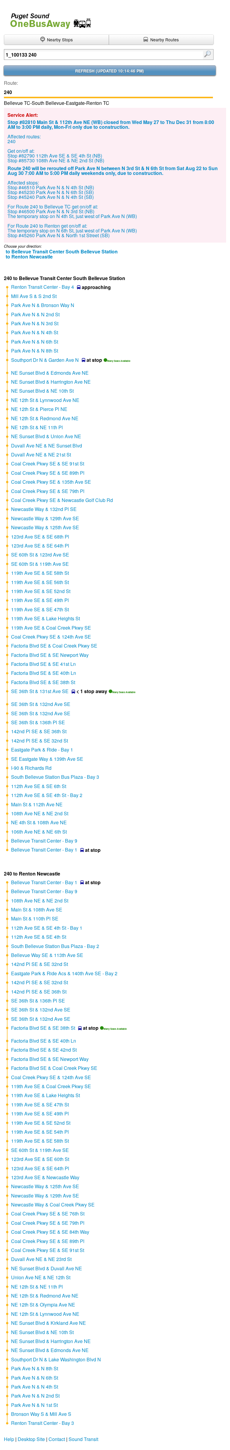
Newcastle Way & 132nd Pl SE (44, 509)
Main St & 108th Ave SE (36, 909)
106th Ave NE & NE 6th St (39, 831)
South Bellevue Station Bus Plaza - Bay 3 (55, 776)
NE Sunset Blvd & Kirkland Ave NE (48, 1322)
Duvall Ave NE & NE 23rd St (41, 1259)
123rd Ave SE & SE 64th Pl (40, 545)
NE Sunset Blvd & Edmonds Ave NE (50, 372)
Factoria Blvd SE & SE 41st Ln (43, 663)
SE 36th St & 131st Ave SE (40, 691)
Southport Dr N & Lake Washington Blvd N (56, 1359)
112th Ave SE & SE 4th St (38, 936)
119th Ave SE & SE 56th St (40, 582)
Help (9, 1439)
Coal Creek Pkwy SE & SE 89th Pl (47, 472)
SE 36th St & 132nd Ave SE (40, 704)
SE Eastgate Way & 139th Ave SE (47, 758)
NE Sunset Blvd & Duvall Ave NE (46, 1268)
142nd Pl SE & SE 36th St (38, 731)
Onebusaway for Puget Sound (48, 18)
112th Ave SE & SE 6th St (38, 786)
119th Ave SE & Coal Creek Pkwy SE (51, 627)
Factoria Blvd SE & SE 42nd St (44, 1049)
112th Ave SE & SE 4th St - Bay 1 (46, 927)
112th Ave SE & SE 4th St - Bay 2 (46, 795)
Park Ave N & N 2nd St (35, 314)
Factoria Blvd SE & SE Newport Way (50, 654)
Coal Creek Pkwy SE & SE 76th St (47, 1213)
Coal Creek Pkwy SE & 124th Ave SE (51, 636)
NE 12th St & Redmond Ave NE (44, 418)
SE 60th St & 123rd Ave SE (40, 554)
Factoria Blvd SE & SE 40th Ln (43, 672)
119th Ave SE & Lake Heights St (45, 618)
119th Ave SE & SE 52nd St (40, 591)
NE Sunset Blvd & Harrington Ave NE (51, 381)
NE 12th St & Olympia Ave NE (43, 1304)
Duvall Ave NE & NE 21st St (41, 454)
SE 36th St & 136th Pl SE (38, 722)
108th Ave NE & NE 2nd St (39, 813)
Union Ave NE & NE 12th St (40, 1277)
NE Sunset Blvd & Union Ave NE (46, 436)
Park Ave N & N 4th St (34, 332)
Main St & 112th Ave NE (37, 804)
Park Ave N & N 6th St (34, 341)
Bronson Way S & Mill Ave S (41, 1413)
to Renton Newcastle (29, 256)
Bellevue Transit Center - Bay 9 (44, 840)
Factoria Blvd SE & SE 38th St (43, 682)
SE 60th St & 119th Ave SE (40, 563)
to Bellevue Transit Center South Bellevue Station (62, 251)
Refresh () (109, 71)
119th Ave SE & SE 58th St (40, 572)
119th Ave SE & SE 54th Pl (40, 1131)
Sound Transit (83, 1439)
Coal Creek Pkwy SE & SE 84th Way (50, 1231)
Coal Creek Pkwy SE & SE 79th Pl (47, 491)
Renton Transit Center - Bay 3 (42, 1422)
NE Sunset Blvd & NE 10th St (42, 390)
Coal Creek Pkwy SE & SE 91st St (47, 463)
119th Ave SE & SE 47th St (40, 609)
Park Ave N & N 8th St (34, 350)
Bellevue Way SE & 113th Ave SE (47, 955)
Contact (57, 1439)
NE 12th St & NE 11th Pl (37, 427)
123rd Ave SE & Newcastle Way (45, 1177)
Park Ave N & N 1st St (34, 1404)
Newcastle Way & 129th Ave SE (45, 518)
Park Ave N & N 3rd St (34, 323)
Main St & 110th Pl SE (34, 918)
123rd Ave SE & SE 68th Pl (40, 536)
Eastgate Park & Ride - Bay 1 (42, 749)
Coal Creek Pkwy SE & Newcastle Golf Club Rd (62, 500)
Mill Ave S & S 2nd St (34, 296)
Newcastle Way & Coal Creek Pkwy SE (53, 1204)
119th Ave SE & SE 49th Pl (40, 600)
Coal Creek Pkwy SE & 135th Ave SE (51, 481)
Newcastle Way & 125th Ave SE (45, 527)
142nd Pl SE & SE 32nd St (39, 740)
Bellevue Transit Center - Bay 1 (44, 849)
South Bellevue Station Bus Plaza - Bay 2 (55, 946)
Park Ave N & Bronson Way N (42, 305)
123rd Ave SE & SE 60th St (40, 1159)
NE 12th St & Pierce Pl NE (39, 409)
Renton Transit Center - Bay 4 (42, 286)
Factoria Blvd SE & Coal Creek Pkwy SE (54, 645)
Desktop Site (31, 1439)
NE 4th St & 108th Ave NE (39, 822)
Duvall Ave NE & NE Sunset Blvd (46, 445)
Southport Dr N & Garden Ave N (45, 359)
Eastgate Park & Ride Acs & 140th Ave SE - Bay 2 (64, 973)
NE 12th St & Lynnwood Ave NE (45, 400)
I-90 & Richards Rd (31, 767)
